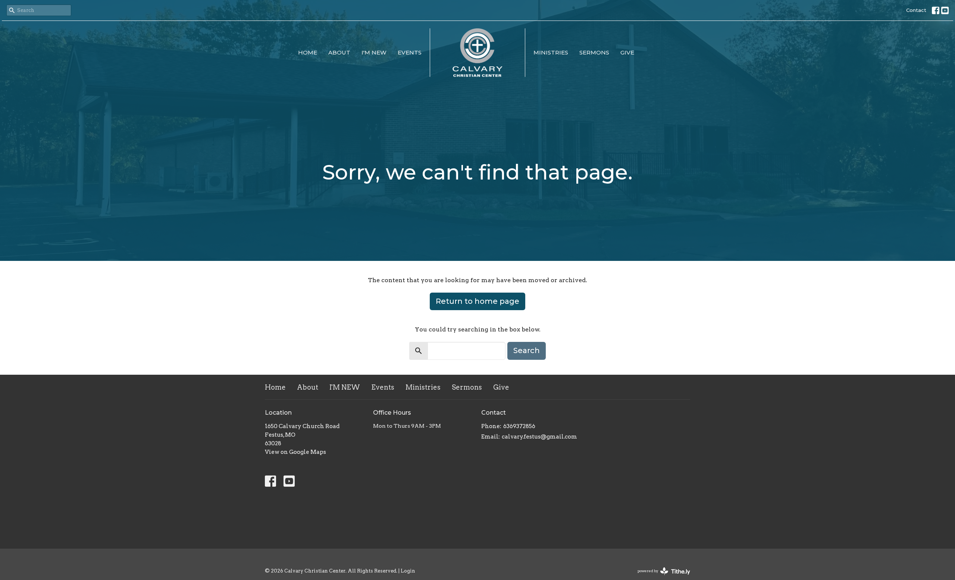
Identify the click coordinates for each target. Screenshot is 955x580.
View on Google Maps (295, 452)
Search (526, 350)
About (339, 52)
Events (410, 52)
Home (307, 52)
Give (627, 52)
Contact (916, 10)
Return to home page (477, 301)
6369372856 (519, 426)
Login (408, 571)
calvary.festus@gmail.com (539, 436)
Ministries (550, 52)
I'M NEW (373, 52)
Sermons (594, 52)
